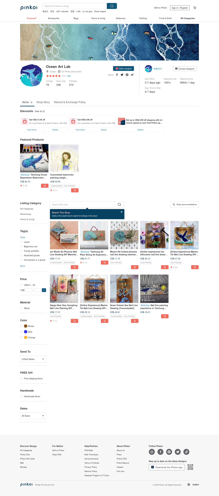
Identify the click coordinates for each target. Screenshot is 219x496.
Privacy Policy (90, 467)
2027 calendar (62, 11)
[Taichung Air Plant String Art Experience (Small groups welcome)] (94, 235)
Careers (120, 467)
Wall (22, 463)
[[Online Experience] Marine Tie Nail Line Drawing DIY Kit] (94, 289)
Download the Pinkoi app (168, 467)
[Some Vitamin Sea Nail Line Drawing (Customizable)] (124, 289)
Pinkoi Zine (25, 454)
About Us (121, 450)
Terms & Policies (91, 463)
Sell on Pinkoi (160, 7)
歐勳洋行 (158, 68)
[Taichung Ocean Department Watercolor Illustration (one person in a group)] (34, 158)
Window (23, 467)
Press (119, 454)
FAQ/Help (88, 450)
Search (112, 6)
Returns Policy (90, 471)
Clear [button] (22, 237)
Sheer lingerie (100, 11)
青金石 (45, 11)
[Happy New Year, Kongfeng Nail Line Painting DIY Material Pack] (64, 289)
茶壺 (52, 11)
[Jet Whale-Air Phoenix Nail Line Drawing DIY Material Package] (64, 235)
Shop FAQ (56, 454)
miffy (78, 11)
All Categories (26, 450)
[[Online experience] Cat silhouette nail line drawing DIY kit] (154, 235)
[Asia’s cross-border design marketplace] (28, 7)
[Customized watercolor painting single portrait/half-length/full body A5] (64, 158)
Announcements (91, 459)
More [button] (22, 265)
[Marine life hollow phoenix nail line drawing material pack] (124, 235)
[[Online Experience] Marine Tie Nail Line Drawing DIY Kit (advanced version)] (184, 235)
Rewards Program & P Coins (96, 475)
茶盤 (72, 11)
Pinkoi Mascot (123, 463)
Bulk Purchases (91, 454)
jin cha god (87, 11)
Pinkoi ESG (122, 459)
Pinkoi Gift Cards (27, 459)
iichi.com (120, 471)
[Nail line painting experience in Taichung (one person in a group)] (154, 289)
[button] (123, 68)
